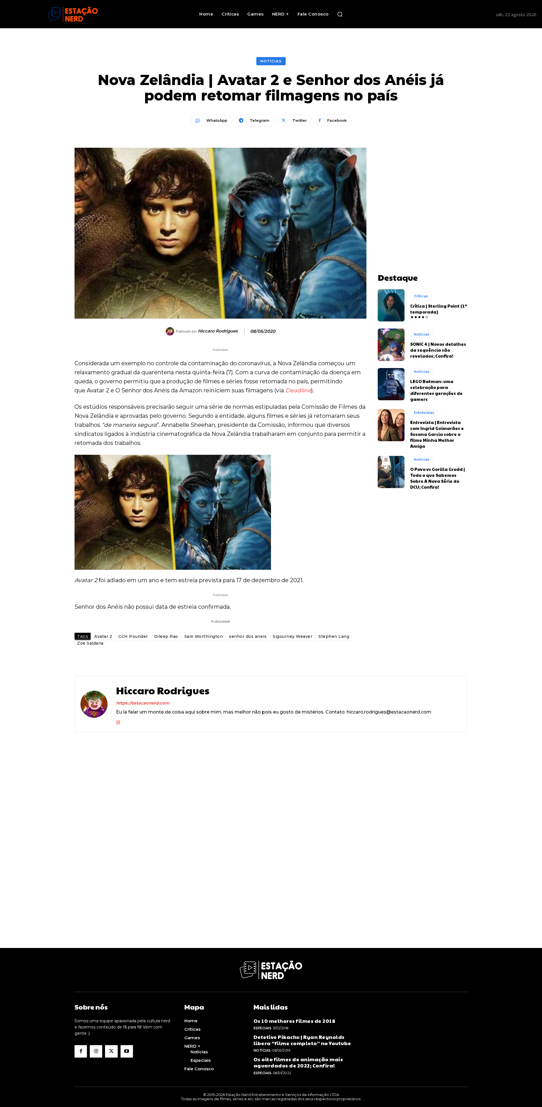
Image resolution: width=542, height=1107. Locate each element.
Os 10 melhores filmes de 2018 (294, 1020)
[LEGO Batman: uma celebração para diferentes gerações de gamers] (391, 384)
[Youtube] (127, 1051)
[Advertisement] (422, 183)
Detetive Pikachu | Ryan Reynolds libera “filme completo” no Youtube (302, 1040)
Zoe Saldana (90, 643)
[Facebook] (81, 1051)
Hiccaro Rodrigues (218, 331)
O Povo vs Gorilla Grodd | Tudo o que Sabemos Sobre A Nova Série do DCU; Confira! (437, 478)
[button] (340, 14)
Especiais (262, 1028)
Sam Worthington (203, 636)
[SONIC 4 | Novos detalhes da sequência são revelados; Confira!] (391, 345)
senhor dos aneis (247, 636)
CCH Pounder (133, 636)
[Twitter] (111, 1051)
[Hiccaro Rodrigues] (171, 331)
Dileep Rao (166, 636)
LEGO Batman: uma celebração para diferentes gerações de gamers (436, 390)
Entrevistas (424, 412)
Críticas (421, 296)
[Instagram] (118, 721)
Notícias (271, 61)
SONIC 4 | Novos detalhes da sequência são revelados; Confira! (438, 350)
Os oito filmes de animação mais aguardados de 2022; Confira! (298, 1062)
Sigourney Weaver (292, 636)
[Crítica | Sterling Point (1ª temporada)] (391, 305)
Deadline (298, 390)
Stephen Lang (333, 636)
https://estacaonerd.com (142, 703)
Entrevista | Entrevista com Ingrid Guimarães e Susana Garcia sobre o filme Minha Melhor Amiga (437, 434)
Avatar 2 (103, 636)
